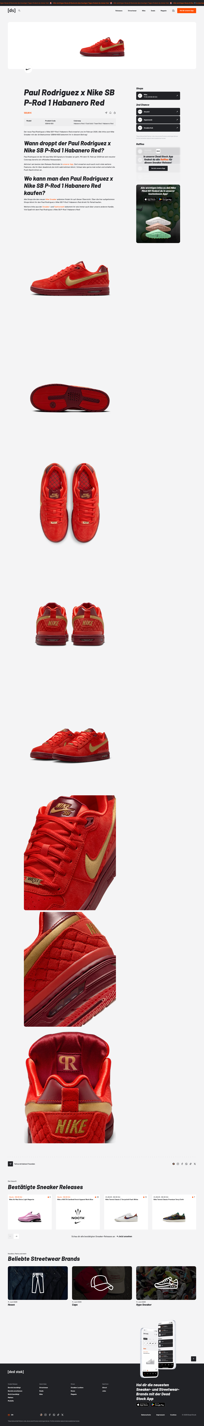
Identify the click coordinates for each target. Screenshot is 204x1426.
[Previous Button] (10, 1236)
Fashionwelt (59, 206)
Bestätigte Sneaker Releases (45, 1186)
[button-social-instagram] (178, 1164)
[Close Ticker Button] (195, 3)
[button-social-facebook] (182, 1164)
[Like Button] (114, 112)
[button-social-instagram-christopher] (173, 1164)
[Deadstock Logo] (12, 10)
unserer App (68, 164)
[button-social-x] (195, 1164)
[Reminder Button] (110, 112)
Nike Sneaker (51, 199)
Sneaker (45, 206)
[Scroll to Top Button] (193, 1358)
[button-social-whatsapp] (186, 1164)
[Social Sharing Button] (10, 1163)
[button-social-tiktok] (190, 1164)
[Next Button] (16, 1236)
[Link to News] (19, 10)
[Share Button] (106, 112)
